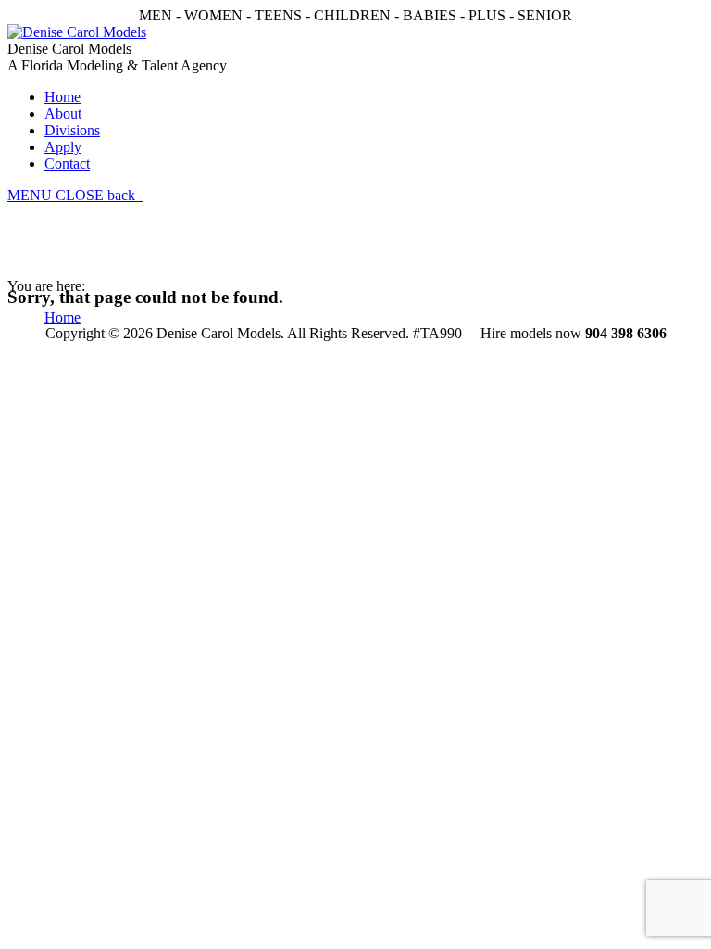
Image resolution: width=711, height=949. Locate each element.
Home (62, 317)
